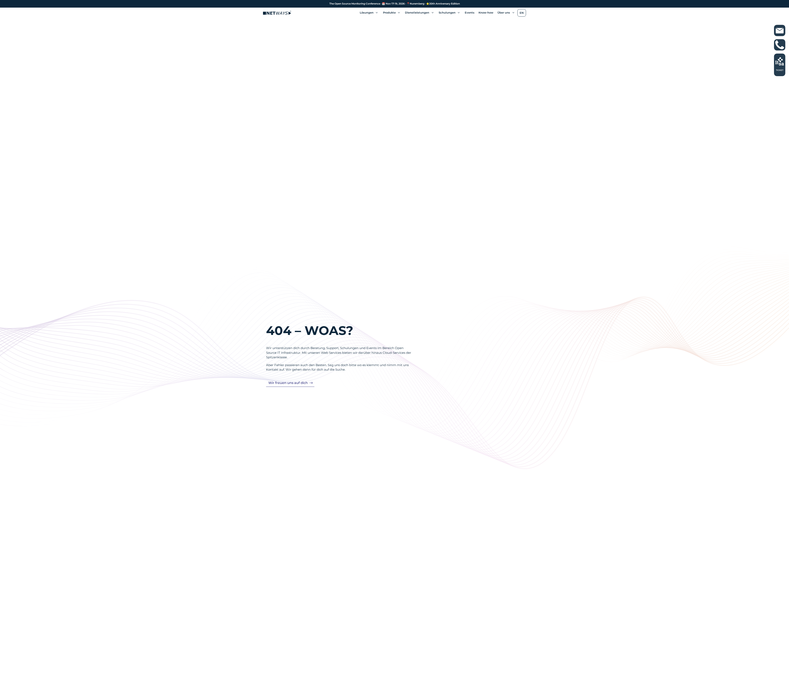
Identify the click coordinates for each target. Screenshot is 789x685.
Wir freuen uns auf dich (288, 383)
